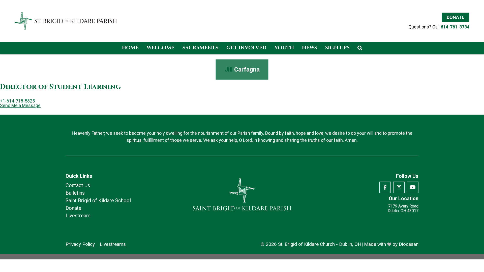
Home (130, 47)
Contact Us (78, 185)
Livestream (78, 216)
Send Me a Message (20, 105)
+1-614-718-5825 (17, 101)
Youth (284, 47)
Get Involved (246, 47)
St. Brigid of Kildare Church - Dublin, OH (319, 244)
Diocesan (408, 244)
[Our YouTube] (412, 187)
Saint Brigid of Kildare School (98, 200)
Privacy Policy (80, 244)
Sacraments (200, 47)
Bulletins (75, 193)
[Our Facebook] (385, 187)
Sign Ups (337, 47)
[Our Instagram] (399, 187)
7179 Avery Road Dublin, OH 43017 (403, 208)
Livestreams (113, 244)
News (309, 47)
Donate (455, 17)
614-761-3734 (455, 26)
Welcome (160, 47)
